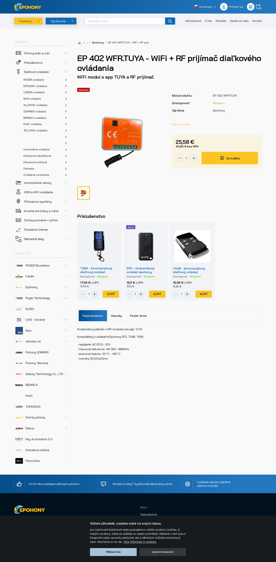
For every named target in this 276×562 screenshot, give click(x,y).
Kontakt (257, 21)
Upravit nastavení (162, 551)
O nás (208, 21)
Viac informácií (181, 124)
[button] (205, 6)
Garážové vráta (239, 21)
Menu (143, 507)
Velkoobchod (148, 514)
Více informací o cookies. (140, 541)
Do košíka (233, 158)
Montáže (221, 21)
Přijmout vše (113, 551)
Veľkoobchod (193, 21)
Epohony (98, 42)
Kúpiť (111, 294)
